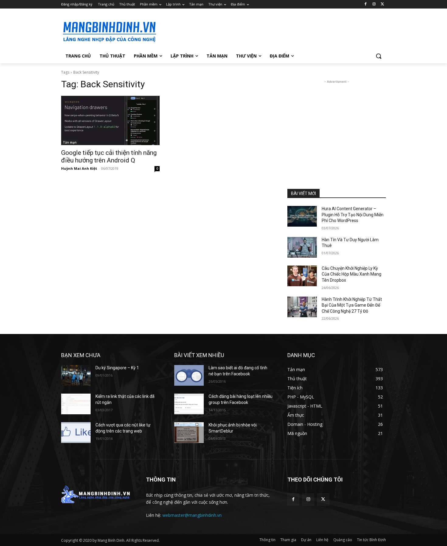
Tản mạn (70, 142)
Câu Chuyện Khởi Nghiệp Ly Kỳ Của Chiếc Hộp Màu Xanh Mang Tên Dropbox (351, 274)
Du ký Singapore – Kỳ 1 (117, 367)
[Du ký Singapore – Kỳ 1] (76, 375)
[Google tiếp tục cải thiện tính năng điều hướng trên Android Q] (110, 120)
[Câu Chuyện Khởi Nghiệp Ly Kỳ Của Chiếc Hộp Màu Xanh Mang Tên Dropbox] (302, 276)
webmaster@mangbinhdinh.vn (192, 515)
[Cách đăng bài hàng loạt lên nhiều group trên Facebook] (189, 404)
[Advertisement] (269, 30)
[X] (382, 4)
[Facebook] (365, 4)
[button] (378, 56)
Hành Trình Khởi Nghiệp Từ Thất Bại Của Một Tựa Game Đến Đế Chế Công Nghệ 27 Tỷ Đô (352, 305)
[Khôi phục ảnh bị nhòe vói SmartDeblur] (189, 432)
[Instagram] (373, 4)
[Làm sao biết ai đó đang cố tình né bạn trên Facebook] (189, 375)
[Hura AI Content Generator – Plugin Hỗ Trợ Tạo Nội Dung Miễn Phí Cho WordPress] (302, 216)
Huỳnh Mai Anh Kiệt (79, 168)
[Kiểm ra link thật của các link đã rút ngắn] (76, 404)
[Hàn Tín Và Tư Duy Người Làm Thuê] (302, 247)
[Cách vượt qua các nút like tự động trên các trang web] (76, 432)
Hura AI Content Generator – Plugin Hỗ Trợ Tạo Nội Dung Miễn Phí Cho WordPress (352, 214)
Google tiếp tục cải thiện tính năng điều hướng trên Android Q (109, 156)
